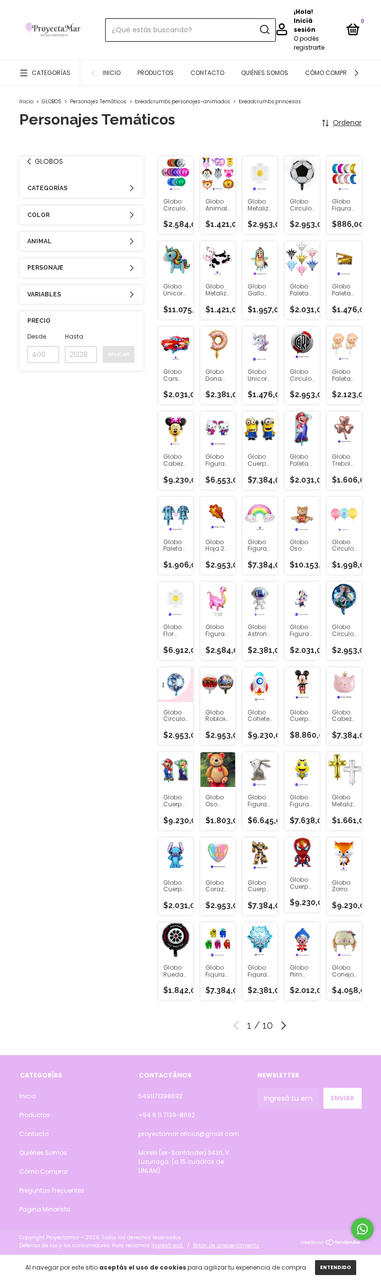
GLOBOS (52, 101)
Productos (155, 73)
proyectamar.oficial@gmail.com (188, 1134)
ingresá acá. (167, 1245)
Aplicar (118, 354)
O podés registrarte (309, 43)
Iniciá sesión (305, 25)
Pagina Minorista (44, 1209)
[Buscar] (264, 30)
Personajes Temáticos (99, 101)
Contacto (207, 73)
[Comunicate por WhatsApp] (362, 1229)
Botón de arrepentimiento (226, 1245)
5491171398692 (160, 1096)
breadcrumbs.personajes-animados (182, 101)
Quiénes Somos (264, 73)
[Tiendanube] (331, 1243)
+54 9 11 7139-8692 (166, 1115)
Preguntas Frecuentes (51, 1190)
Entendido (335, 1267)
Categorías (51, 73)
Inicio (112, 73)
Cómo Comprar (330, 73)
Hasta (74, 336)
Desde (36, 336)
